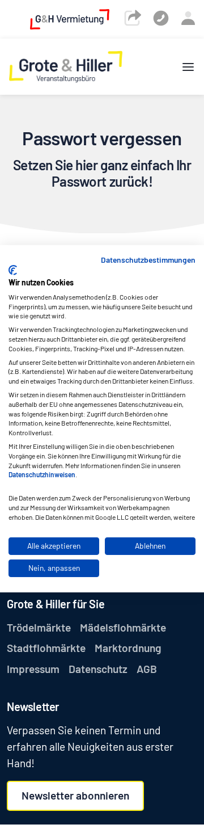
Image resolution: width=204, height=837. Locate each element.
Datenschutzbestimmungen (148, 259)
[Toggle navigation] (188, 67)
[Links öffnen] (133, 17)
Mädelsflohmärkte (123, 627)
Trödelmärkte (39, 627)
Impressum (33, 668)
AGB (147, 668)
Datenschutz (98, 668)
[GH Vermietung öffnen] (69, 18)
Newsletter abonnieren (75, 795)
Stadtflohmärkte (46, 647)
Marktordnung (128, 647)
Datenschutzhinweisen (41, 474)
